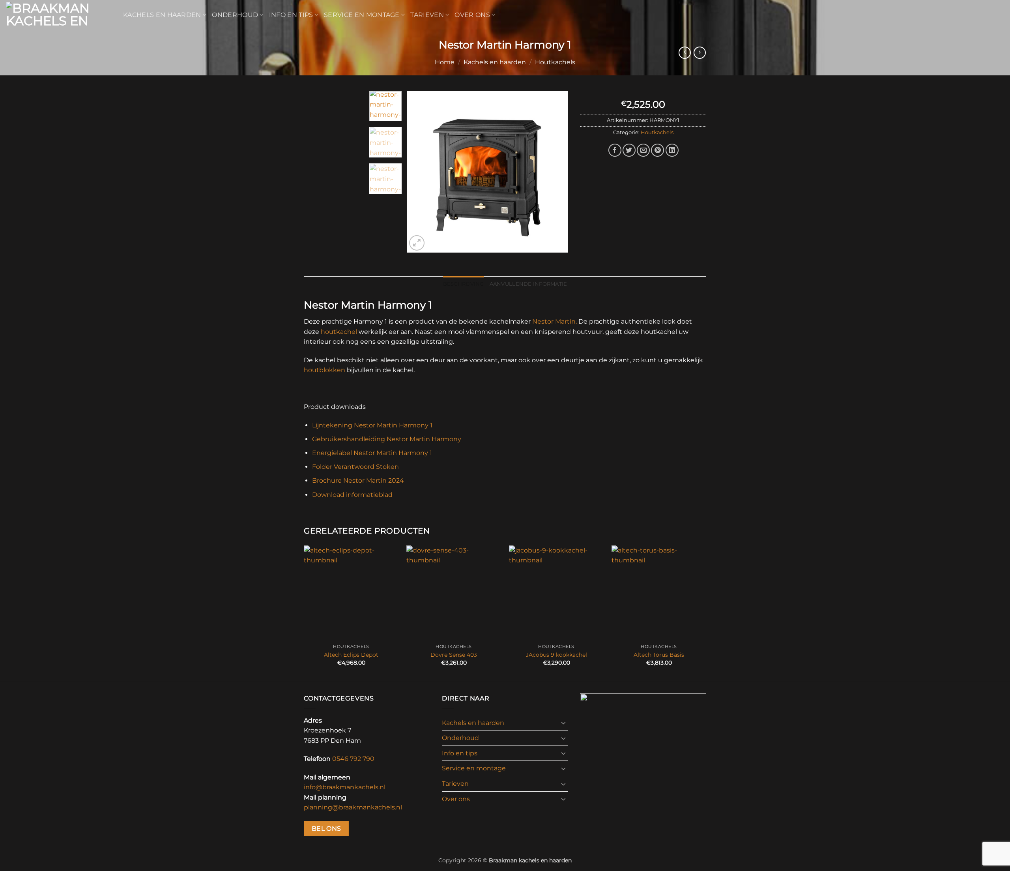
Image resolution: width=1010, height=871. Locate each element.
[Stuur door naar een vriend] (643, 150)
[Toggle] (563, 722)
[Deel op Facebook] (614, 150)
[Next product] (685, 53)
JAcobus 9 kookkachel (556, 654)
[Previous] (420, 171)
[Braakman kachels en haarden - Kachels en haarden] (58, 15)
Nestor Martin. (554, 321)
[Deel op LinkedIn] (672, 150)
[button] (417, 243)
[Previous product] (700, 53)
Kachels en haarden (162, 15)
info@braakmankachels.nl (344, 787)
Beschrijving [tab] (463, 284)
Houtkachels (555, 62)
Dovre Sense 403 (453, 654)
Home (444, 62)
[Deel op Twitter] (629, 150)
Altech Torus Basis (659, 654)
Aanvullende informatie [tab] (528, 284)
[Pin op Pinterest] (657, 150)
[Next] (555, 171)
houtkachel (339, 331)
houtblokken (324, 370)
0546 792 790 (353, 758)
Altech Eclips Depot (351, 654)
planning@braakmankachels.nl (353, 807)
